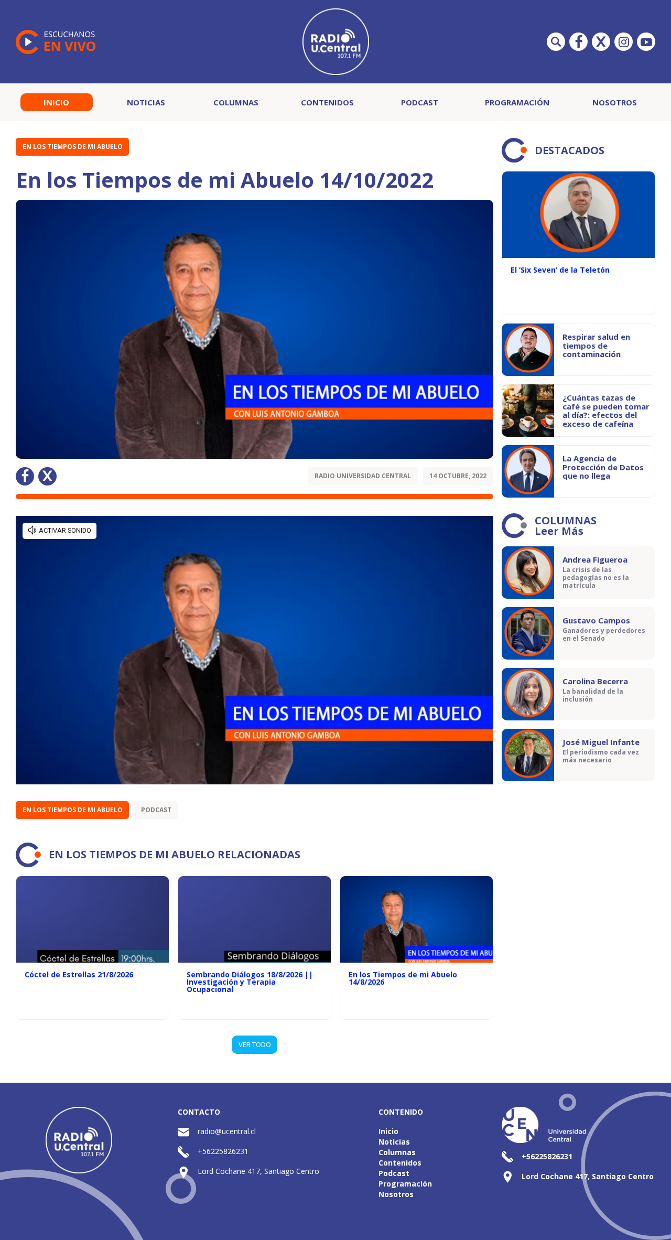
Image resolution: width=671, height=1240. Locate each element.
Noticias (146, 102)
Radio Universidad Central (363, 475)
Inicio (56, 102)
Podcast (419, 102)
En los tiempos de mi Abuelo (73, 146)
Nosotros (614, 102)
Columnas (235, 102)
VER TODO (255, 1044)
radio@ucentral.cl (227, 1131)
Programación (517, 102)
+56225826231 (223, 1151)
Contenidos (327, 102)
